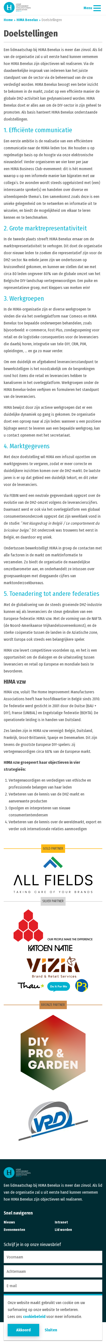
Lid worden (63, 1230)
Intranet (61, 1222)
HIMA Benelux (27, 20)
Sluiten (51, 1330)
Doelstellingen (51, 20)
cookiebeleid (34, 1316)
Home (8, 20)
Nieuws (9, 1222)
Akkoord (23, 1330)
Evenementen (14, 1230)
